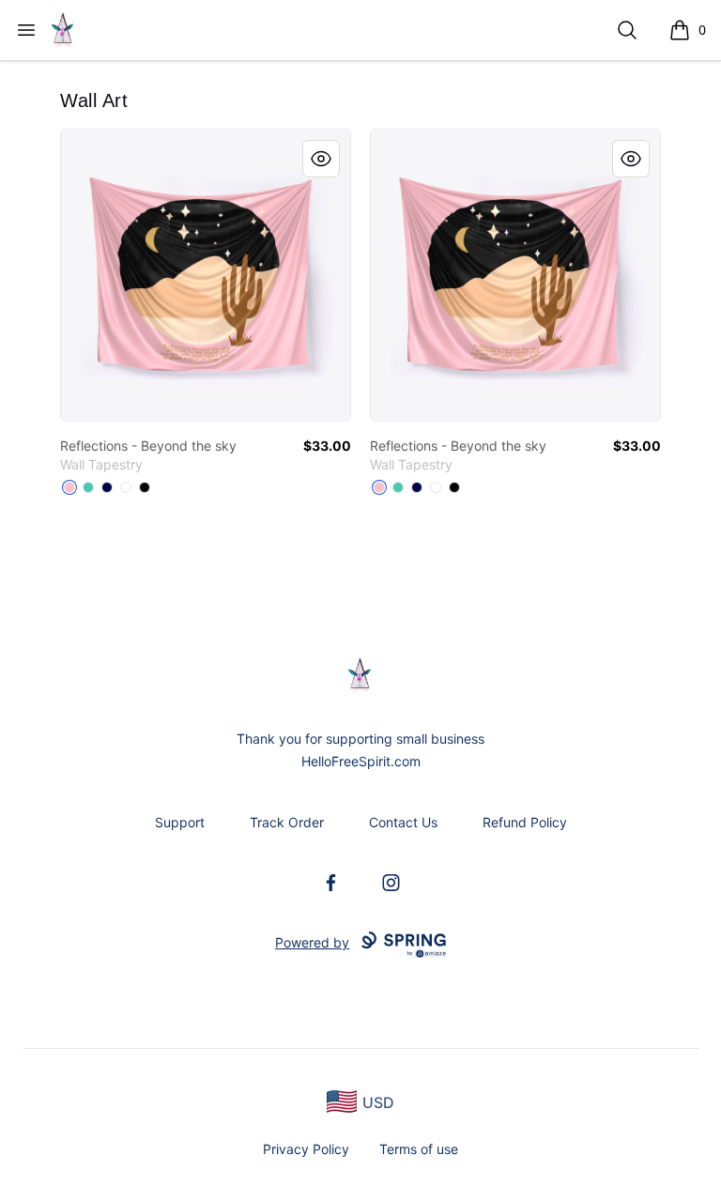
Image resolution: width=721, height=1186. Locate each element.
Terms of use (418, 1149)
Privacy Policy (306, 1149)
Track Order (287, 822)
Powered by (312, 942)
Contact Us (403, 822)
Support (180, 822)
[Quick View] (321, 158)
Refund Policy (525, 822)
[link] (205, 275)
